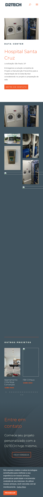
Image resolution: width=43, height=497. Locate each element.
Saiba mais (9, 388)
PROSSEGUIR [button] (10, 493)
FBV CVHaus (28, 380)
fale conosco (21, 455)
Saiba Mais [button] (21, 487)
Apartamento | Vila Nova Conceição (10, 382)
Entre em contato (16, 87)
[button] (39, 370)
